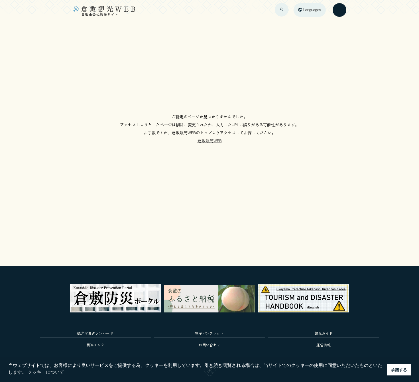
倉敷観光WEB (210, 140)
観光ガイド (324, 333)
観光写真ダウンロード (95, 333)
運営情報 (323, 344)
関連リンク (95, 344)
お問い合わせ (209, 344)
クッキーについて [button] (46, 372)
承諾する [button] (399, 369)
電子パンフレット (209, 333)
